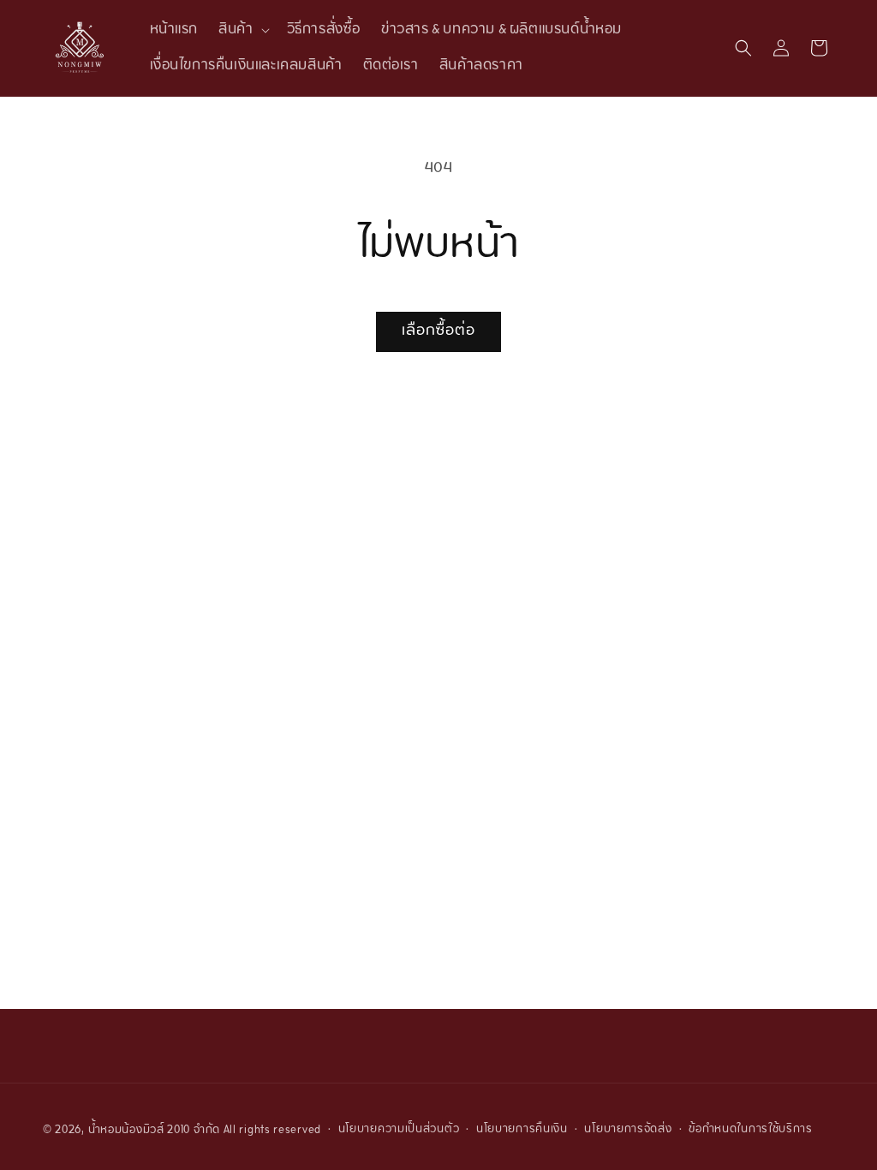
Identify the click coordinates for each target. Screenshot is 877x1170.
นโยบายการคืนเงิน (522, 1130)
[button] (242, 30)
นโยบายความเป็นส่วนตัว (399, 1130)
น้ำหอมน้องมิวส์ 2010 (139, 1130)
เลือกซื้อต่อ (438, 331)
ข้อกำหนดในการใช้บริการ (751, 1130)
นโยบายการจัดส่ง (627, 1130)
